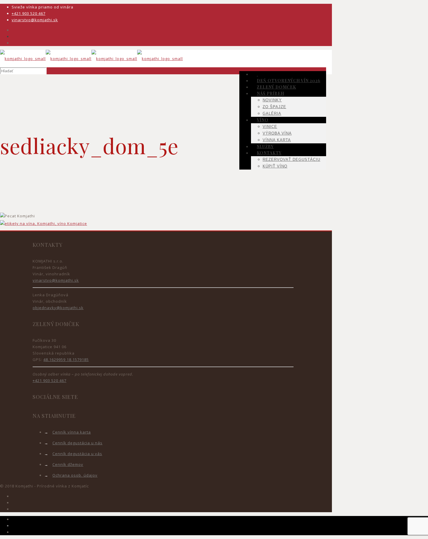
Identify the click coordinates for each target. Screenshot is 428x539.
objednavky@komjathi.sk (58, 307)
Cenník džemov (67, 464)
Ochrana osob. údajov (75, 475)
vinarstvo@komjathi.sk (35, 19)
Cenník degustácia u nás (77, 442)
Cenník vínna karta (71, 432)
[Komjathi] (91, 59)
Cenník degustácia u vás (77, 453)
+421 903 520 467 (28, 13)
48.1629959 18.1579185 (66, 359)
